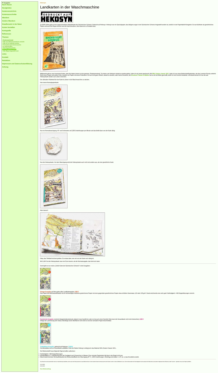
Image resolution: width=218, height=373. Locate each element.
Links (4, 54)
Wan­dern (5, 18)
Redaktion (6, 60)
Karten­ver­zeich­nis (9, 11)
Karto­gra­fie (6, 30)
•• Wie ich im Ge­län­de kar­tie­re (10, 43)
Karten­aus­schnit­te (9, 14)
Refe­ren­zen (6, 34)
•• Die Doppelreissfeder (8, 48)
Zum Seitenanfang (45, 369)
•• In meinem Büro (7, 46)
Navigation (7, 3)
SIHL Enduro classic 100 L (160, 73)
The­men (5, 37)
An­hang (5, 67)
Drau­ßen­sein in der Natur (12, 24)
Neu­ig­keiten (6, 8)
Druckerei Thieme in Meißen (140, 75)
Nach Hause (7, 5)
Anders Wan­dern (8, 21)
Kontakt (5, 57)
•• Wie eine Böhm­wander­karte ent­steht (13, 41)
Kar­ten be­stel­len (8, 27)
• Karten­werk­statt (7, 40)
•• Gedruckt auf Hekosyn (9, 49)
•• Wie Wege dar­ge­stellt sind (10, 51)
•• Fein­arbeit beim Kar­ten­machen (11, 44)
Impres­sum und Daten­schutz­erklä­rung (17, 64)
